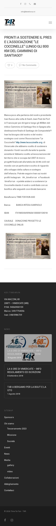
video (10, 471)
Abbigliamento (11, 484)
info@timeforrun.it (28, 12)
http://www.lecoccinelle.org (29, 142)
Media (7, 460)
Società (11, 441)
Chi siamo (9, 423)
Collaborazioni (11, 478)
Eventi (7, 447)
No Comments (29, 65)
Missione (11, 435)
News (7, 454)
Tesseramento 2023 (17, 428)
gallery (10, 465)
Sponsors (9, 417)
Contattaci (9, 490)
